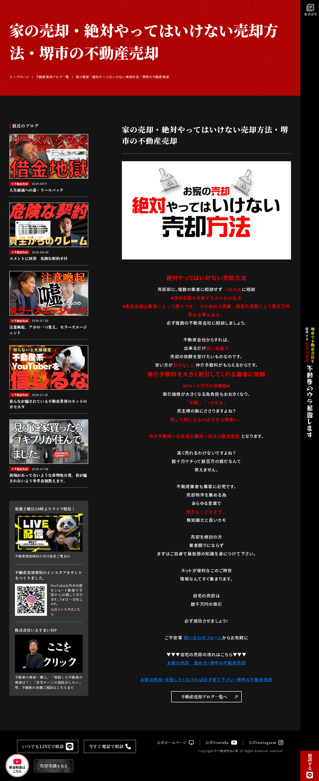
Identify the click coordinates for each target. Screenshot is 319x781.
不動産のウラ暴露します (309, 401)
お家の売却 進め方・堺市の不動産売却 (206, 663)
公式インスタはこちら (65, 611)
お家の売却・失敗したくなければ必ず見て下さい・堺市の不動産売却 (206, 679)
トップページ (19, 77)
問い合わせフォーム (203, 637)
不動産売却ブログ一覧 (52, 77)
